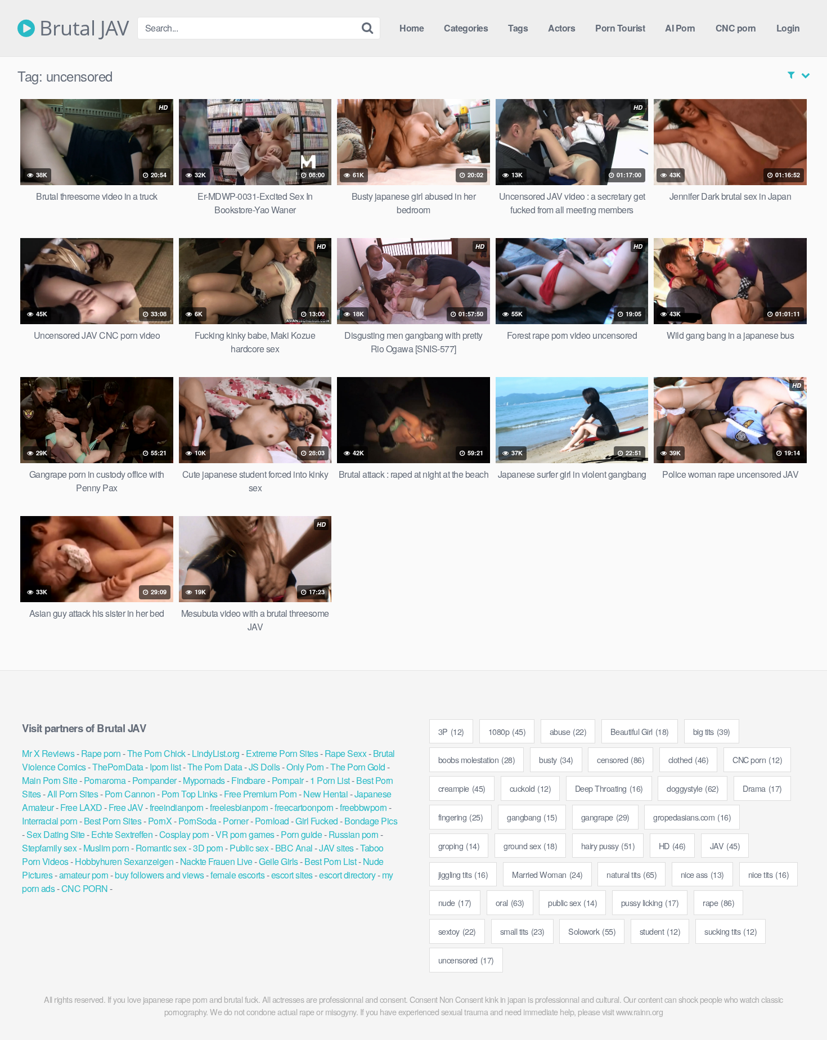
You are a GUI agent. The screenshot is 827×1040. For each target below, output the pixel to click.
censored (620, 759)
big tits (711, 731)
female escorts (237, 874)
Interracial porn (49, 820)
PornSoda (197, 820)
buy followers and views (159, 874)
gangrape (605, 817)
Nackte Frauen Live (216, 861)
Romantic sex (161, 847)
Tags (518, 27)
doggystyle (692, 788)
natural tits (631, 874)
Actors (561, 27)
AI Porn (680, 27)
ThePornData (117, 766)
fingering (460, 817)
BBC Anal (294, 847)
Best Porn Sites (113, 820)
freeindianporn (177, 807)
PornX (160, 820)
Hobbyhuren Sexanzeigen (124, 861)
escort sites (292, 874)
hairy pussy (608, 845)
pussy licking (650, 902)
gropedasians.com (692, 817)
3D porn (208, 847)
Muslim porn (106, 847)
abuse (568, 731)
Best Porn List (330, 861)
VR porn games (245, 834)
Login (788, 27)
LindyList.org (216, 753)
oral (510, 902)
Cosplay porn (184, 834)
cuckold (530, 788)
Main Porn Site (49, 780)
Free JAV (126, 807)
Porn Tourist (620, 27)
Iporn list (165, 766)
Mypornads (204, 780)
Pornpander (154, 780)
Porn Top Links (189, 793)
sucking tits (730, 931)
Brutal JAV (81, 28)
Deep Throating (609, 788)
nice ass (702, 874)
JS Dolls (264, 766)
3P (451, 731)
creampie (462, 788)
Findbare (248, 780)
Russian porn (354, 834)
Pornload (272, 820)
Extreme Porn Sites (282, 753)
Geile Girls (278, 861)
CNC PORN (84, 888)
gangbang (532, 817)
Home (411, 27)
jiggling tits (463, 874)
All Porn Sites (72, 793)
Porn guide (301, 834)
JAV (725, 845)
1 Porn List (330, 780)
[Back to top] (796, 1003)
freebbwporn (363, 807)
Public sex (249, 847)
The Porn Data (214, 766)
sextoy (457, 931)
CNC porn (736, 27)
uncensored (466, 960)
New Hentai (325, 793)
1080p (507, 731)
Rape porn (101, 753)
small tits (522, 931)
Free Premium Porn (260, 793)
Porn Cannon (130, 793)
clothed (688, 759)
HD (672, 845)
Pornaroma (105, 780)
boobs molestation (476, 759)
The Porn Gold (357, 766)
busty (556, 759)
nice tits (768, 874)
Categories (466, 27)
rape (718, 902)
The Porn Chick (156, 753)
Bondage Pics (370, 820)
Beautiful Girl (639, 731)
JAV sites (336, 847)
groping (459, 845)
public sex (572, 902)
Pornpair (288, 780)
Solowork (591, 931)
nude (454, 902)
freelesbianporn (239, 807)
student (660, 931)
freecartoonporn (304, 807)
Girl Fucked (316, 820)
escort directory (347, 874)
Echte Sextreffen (121, 834)
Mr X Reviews (48, 753)
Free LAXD (81, 807)
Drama (762, 788)
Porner (235, 820)
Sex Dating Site (55, 834)
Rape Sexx (346, 753)
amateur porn (84, 874)
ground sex (530, 845)
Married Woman (547, 874)
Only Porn (305, 766)
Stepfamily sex (49, 847)
